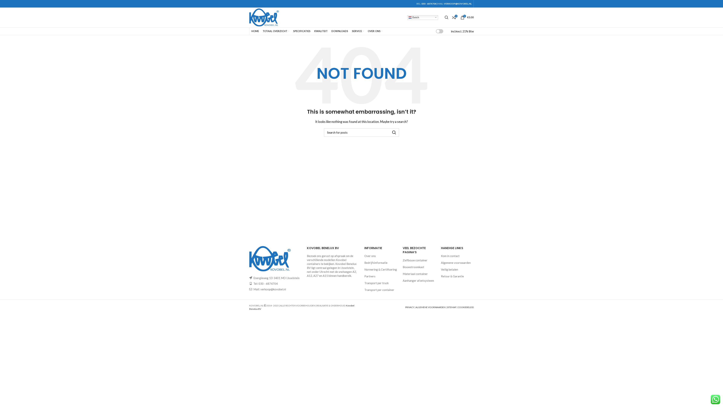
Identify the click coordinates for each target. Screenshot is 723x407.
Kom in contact (450, 256)
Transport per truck (376, 283)
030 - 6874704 (428, 3)
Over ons (370, 256)
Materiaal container (415, 273)
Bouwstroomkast (413, 267)
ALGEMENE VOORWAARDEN (430, 307)
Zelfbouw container (415, 260)
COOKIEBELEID (466, 307)
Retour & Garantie (452, 276)
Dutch (415, 17)
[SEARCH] (394, 132)
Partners (369, 276)
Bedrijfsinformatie (375, 262)
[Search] (446, 17)
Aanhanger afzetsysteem (418, 280)
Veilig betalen (449, 269)
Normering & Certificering (380, 269)
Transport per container (379, 289)
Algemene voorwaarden (456, 262)
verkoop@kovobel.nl (273, 289)
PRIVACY (409, 307)
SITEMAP (451, 307)
